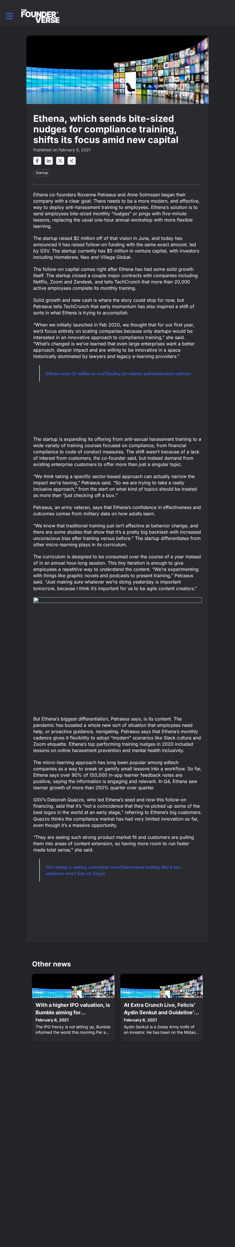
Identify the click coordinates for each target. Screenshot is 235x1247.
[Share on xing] (72, 161)
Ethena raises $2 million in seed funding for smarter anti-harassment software (118, 373)
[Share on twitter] (60, 161)
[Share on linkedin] (49, 161)
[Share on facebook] (37, 161)
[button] (9, 16)
